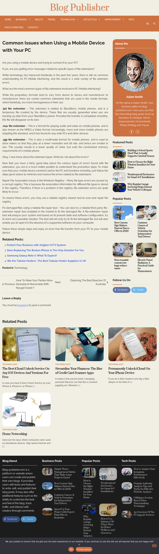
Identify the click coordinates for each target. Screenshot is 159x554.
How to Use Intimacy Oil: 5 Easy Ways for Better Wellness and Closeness (108, 525)
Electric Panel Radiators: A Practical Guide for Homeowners (146, 266)
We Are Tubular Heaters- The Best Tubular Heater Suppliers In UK (46, 260)
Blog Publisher (79, 8)
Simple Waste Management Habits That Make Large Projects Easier (64, 473)
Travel (52, 19)
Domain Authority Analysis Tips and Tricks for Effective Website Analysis (143, 487)
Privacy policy (84, 549)
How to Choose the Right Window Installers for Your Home (141, 164)
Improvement (113, 19)
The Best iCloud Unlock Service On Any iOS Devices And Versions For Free (25, 373)
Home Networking (14, 434)
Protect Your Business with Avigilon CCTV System (36, 245)
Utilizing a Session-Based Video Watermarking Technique (143, 502)
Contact (33, 27)
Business (21, 19)
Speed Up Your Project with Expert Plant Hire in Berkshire (64, 513)
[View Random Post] (147, 23)
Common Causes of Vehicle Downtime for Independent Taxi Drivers (145, 229)
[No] (154, 545)
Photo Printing (14, 27)
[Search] (154, 23)
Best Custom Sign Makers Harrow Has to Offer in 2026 (121, 227)
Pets (131, 19)
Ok (71, 549)
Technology (67, 19)
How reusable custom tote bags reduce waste (121, 264)
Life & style (90, 19)
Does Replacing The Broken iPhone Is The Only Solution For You (45, 250)
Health (39, 19)
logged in (23, 305)
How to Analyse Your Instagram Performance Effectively (144, 473)
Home (8, 19)
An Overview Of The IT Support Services (144, 513)
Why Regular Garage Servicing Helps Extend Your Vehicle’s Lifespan (139, 187)
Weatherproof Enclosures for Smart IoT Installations (141, 176)
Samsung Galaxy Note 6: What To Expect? (32, 255)
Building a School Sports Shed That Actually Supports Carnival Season (140, 153)
